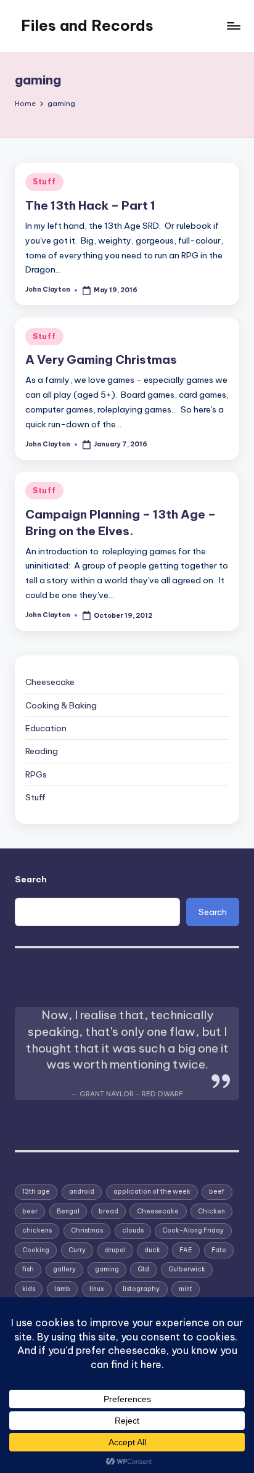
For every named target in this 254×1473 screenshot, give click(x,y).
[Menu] (233, 25)
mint (185, 1289)
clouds (133, 1230)
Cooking (35, 1250)
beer (30, 1211)
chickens (37, 1230)
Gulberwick (186, 1269)
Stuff (44, 181)
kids (28, 1289)
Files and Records (87, 25)
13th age (36, 1192)
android (81, 1192)
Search (31, 879)
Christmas (87, 1230)
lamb (62, 1289)
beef (216, 1192)
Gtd (143, 1269)
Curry (77, 1250)
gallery (64, 1269)
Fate (218, 1250)
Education (46, 728)
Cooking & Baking (61, 705)
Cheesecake (50, 681)
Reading (41, 751)
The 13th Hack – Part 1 (90, 205)
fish (28, 1269)
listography (141, 1289)
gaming (107, 1269)
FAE (185, 1250)
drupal (115, 1250)
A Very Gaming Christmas (101, 359)
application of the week (151, 1192)
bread (108, 1211)
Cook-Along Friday (193, 1230)
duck (152, 1250)
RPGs (36, 774)
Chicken (211, 1211)
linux (96, 1289)
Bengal (68, 1211)
